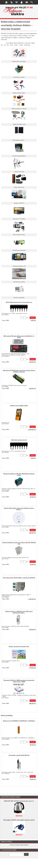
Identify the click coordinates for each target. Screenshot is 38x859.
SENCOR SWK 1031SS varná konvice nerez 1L (19, 801)
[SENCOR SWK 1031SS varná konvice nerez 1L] (19, 808)
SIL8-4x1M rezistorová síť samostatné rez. (19, 302)
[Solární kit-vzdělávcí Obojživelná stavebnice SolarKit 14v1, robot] (18, 654)
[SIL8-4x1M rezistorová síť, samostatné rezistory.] (19, 308)
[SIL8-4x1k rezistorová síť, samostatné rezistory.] (19, 446)
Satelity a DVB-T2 (19, 203)
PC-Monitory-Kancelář (19, 250)
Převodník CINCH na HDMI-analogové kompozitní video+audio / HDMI (19, 681)
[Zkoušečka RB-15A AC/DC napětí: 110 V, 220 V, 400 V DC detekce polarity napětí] (19, 764)
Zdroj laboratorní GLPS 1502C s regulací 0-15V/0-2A (19, 577)
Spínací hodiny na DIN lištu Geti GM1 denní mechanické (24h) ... (19, 612)
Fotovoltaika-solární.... (18, 140)
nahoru (35, 856)
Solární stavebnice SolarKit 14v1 (19, 646)
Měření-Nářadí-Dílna (19, 93)
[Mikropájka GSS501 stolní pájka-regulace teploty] (19, 827)
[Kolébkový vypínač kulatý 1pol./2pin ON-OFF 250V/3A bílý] (18, 550)
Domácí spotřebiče (18, 297)
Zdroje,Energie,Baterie (19, 156)
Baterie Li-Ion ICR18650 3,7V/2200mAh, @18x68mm (19, 721)
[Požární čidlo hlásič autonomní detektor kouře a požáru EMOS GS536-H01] (19, 518)
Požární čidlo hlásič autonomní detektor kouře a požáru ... (19, 508)
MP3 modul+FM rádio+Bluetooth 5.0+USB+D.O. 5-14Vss (19, 336)
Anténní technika (19, 171)
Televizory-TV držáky (19, 219)
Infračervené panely (19, 282)
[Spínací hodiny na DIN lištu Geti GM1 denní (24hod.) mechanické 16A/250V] (18, 619)
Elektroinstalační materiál (19, 108)
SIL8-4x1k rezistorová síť (19, 440)
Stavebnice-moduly (19, 77)
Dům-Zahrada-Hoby (19, 234)
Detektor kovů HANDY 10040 (19, 405)
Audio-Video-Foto (19, 187)
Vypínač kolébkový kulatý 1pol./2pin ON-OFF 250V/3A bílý (19, 543)
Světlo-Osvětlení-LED (19, 124)
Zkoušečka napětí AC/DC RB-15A (19, 755)
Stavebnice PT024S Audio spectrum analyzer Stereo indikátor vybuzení (19, 371)
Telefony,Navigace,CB (19, 266)
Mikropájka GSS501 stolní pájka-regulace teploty (19, 820)
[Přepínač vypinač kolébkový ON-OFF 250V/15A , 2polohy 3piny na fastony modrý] (18, 482)
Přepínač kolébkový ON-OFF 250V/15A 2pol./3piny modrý (19, 474)
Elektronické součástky (19, 61)
